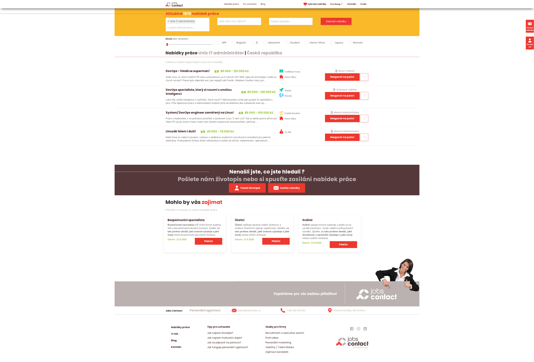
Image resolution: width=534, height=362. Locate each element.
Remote (358, 42)
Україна (339, 42)
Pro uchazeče (250, 4)
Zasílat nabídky (530, 29)
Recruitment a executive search (284, 333)
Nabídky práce (231, 4)
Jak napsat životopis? (220, 333)
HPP (224, 42)
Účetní (239, 220)
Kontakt (351, 4)
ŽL (257, 42)
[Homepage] (174, 4)
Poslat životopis (250, 188)
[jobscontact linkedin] (365, 328)
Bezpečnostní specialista (186, 220)
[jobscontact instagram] (358, 328)
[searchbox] (186, 28)
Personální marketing (278, 342)
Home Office (317, 42)
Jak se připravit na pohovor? (224, 342)
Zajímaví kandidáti (276, 352)
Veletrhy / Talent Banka (279, 347)
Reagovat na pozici (342, 77)
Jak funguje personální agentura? (227, 347)
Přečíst (208, 241)
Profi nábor (272, 337)
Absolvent (274, 42)
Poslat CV (530, 45)
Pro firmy (335, 4)
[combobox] (187, 24)
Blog (263, 4)
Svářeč (307, 220)
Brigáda (241, 42)
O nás (363, 4)
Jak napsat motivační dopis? (224, 337)
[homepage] (352, 348)
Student (295, 42)
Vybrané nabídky (317, 4)
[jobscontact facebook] (351, 328)
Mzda (168, 38)
